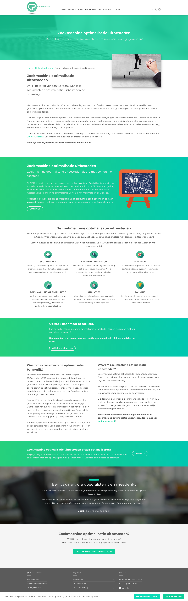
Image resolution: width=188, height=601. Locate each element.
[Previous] (7, 495)
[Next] (181, 495)
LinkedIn (125, 588)
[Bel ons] (156, 9)
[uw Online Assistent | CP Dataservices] (42, 7)
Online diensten (92, 10)
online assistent (106, 421)
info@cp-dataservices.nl (131, 579)
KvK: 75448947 (33, 579)
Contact (117, 10)
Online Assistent (76, 10)
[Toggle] (113, 579)
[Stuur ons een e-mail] (153, 9)
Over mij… (107, 10)
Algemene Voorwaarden (37, 584)
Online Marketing (44, 68)
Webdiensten (78, 579)
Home (64, 10)
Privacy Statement (34, 588)
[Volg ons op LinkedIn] (159, 9)
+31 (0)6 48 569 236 (129, 584)
